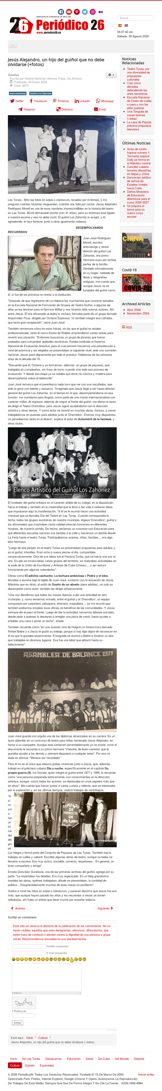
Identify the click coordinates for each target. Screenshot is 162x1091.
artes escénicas (18, 93)
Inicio (13, 1058)
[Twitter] (85, 12)
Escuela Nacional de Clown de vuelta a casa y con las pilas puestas (139, 102)
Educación (74, 1058)
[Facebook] (61, 12)
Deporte (139, 1058)
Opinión (30, 1065)
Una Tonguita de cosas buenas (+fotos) (137, 114)
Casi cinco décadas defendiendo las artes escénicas (137, 88)
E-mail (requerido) (57, 953)
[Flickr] (101, 12)
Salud (89, 1058)
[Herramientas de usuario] (111, 75)
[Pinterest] (77, 12)
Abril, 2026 (134, 310)
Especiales (47, 1065)
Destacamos (53, 1058)
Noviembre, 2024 (138, 313)
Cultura (15, 1065)
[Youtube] (69, 12)
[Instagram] (93, 12)
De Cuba (104, 1058)
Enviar (17, 1022)
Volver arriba (146, 1074)
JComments (112, 1030)
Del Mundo (122, 1058)
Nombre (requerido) (57, 946)
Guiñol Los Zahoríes (40, 93)
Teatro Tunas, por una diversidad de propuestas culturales (138, 74)
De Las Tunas (31, 1058)
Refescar (20, 1011)
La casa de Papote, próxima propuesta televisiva (139, 125)
